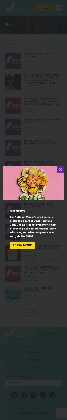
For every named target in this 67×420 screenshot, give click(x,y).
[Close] (60, 169)
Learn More (22, 245)
